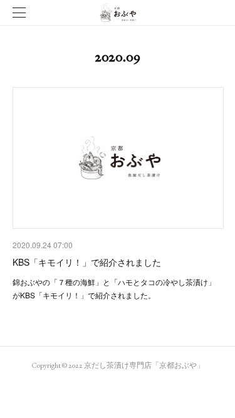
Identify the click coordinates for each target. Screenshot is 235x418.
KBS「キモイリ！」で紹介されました (87, 262)
